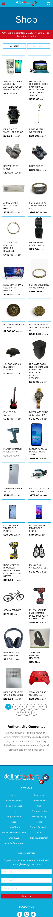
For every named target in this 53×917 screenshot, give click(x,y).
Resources (39, 792)
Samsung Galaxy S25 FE (13, 486)
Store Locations (39, 797)
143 (27, 709)
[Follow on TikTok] (33, 911)
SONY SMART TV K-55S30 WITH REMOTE (13, 284)
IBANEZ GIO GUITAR (9, 410)
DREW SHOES (36, 162)
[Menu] (4, 3)
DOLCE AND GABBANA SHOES (38, 563)
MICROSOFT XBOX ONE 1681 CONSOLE (13, 690)
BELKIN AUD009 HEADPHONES (11, 650)
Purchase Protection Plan (14, 829)
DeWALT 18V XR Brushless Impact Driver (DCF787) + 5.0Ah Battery (12, 567)
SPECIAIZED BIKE (12, 606)
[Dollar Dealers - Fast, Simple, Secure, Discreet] (26, 3)
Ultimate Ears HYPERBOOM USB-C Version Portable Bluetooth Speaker (39, 367)
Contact (14, 792)
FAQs (39, 829)
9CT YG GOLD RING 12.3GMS (13, 322)
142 (19, 709)
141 (44, 703)
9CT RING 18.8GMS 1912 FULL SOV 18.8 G (39, 324)
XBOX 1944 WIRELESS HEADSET (34, 652)
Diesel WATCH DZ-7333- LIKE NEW (39, 410)
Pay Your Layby (39, 807)
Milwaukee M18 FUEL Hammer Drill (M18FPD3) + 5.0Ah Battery (38, 610)
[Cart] (48, 3)
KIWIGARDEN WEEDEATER (36, 127)
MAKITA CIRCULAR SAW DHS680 (39, 486)
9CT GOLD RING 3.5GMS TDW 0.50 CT (38, 202)
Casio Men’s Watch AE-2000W (13, 127)
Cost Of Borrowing (14, 839)
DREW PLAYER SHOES (10, 164)
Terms (39, 818)
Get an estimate (14, 797)
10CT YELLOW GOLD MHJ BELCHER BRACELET (10, 243)
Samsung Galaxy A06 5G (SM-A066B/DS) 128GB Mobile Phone (13, 82)
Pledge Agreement (39, 834)
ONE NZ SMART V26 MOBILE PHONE (11, 525)
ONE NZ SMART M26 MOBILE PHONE (37, 525)
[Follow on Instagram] (26, 911)
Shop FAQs (14, 834)
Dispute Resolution (39, 823)
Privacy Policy (39, 813)
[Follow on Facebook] (19, 911)
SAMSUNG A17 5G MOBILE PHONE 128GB (38, 448)
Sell (39, 802)
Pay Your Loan (14, 813)
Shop (13, 818)
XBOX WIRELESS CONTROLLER (37, 690)
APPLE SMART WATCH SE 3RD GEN (11, 202)
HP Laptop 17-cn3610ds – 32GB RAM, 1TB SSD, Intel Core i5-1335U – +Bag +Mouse (38, 85)
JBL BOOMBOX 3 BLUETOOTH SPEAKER (12, 363)
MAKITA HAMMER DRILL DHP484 (12, 447)
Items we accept (14, 802)
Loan (14, 807)
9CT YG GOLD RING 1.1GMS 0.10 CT (39, 283)
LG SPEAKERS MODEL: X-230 (36, 240)
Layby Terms (14, 823)
